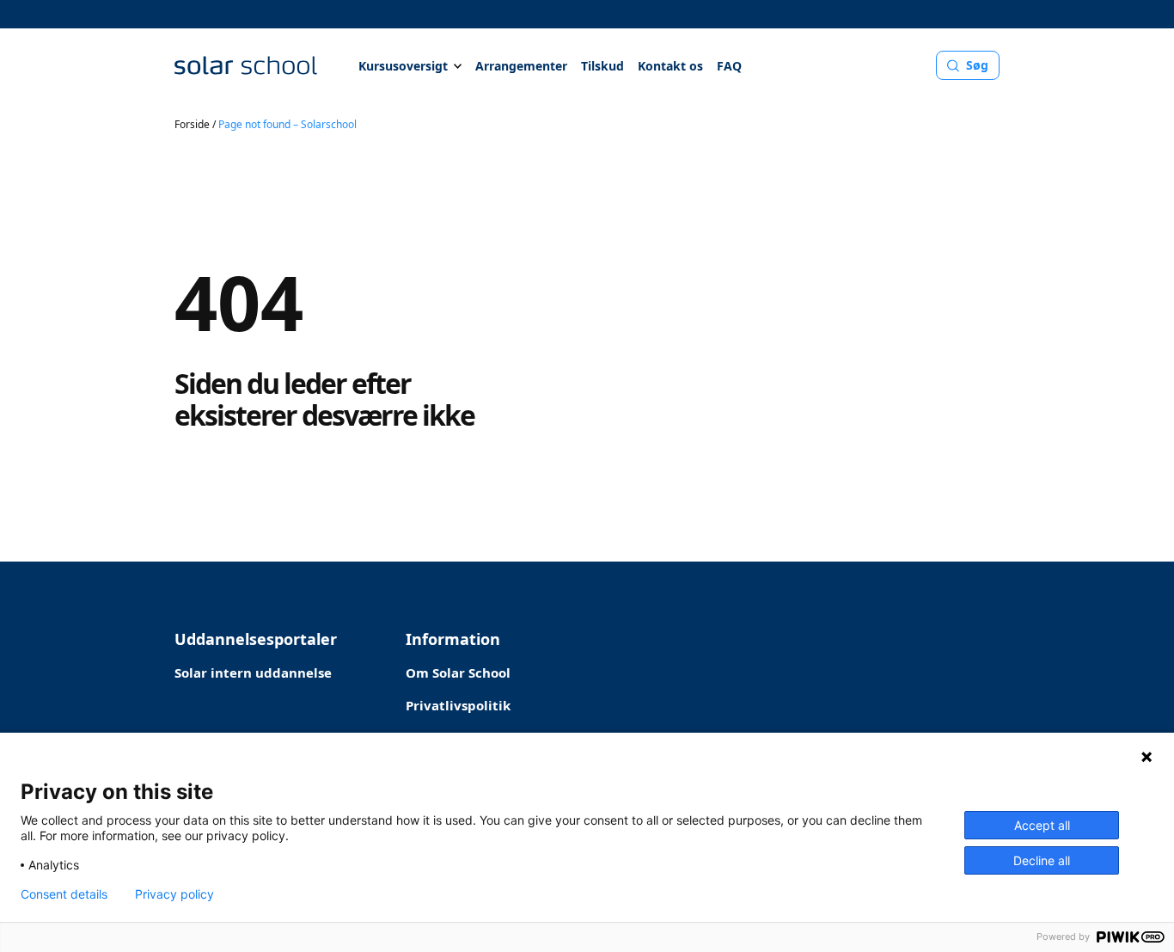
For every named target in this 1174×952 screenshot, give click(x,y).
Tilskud (602, 66)
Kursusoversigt (403, 66)
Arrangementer (521, 66)
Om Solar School (458, 672)
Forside (192, 124)
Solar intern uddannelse (253, 672)
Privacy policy (174, 894)
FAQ (729, 66)
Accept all (1042, 825)
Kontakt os (670, 66)
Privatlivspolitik (458, 705)
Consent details (64, 894)
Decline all (1041, 860)
